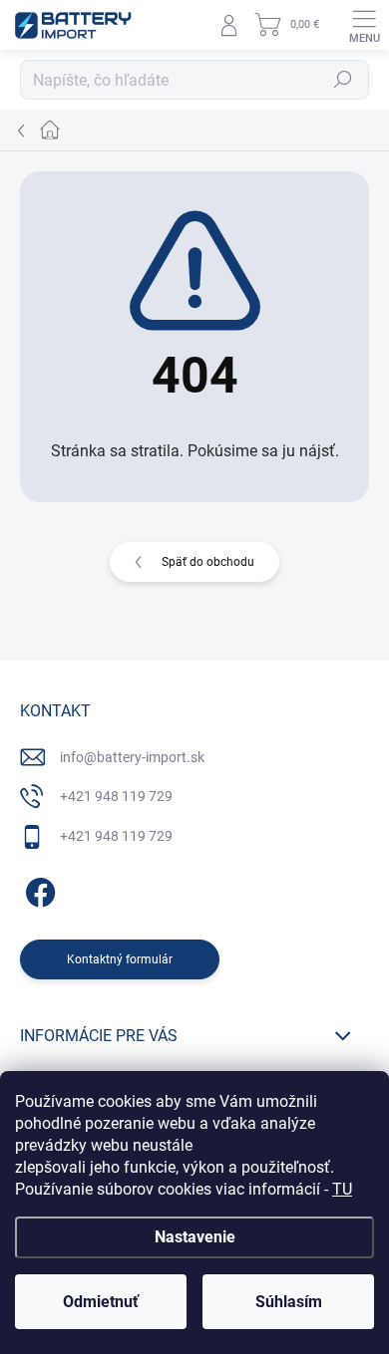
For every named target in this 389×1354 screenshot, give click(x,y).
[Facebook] (37, 888)
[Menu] (364, 25)
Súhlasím (288, 1301)
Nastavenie (195, 1236)
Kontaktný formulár (120, 959)
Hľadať (343, 80)
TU (342, 1189)
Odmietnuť (101, 1301)
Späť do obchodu (208, 562)
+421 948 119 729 (116, 796)
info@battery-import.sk (132, 757)
